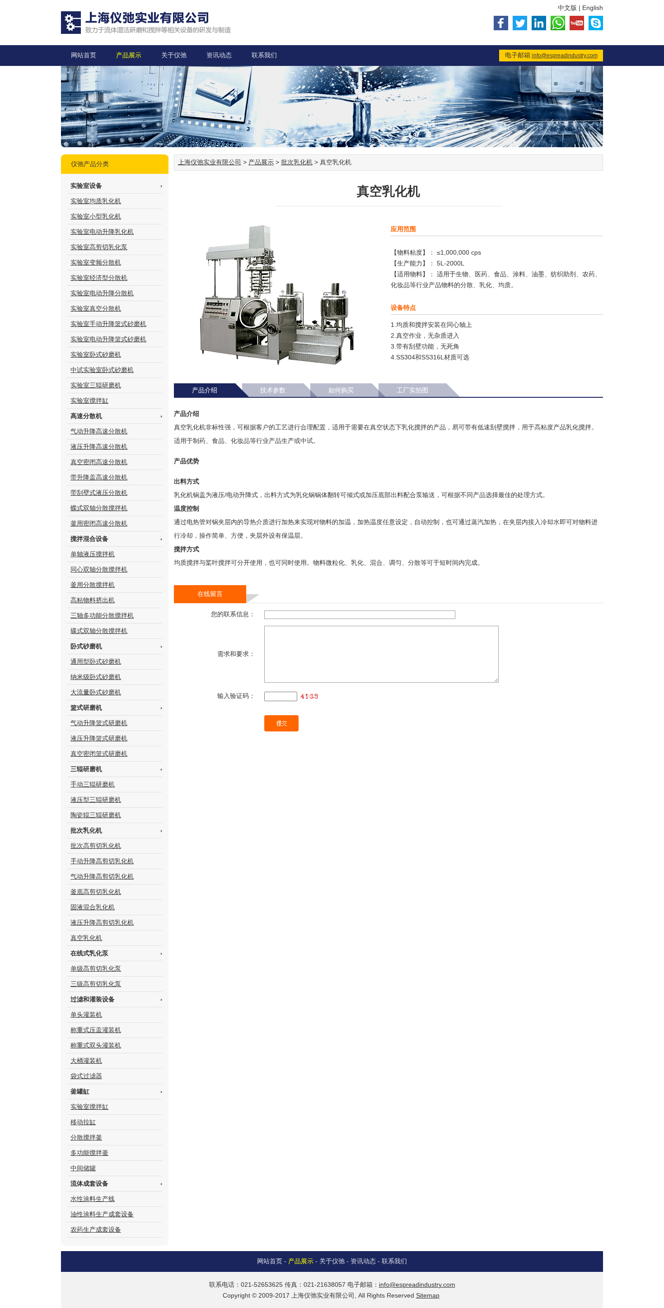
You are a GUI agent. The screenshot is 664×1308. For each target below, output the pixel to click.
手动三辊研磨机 (92, 784)
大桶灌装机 (86, 1060)
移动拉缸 (83, 1122)
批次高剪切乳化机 (95, 845)
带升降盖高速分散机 (98, 477)
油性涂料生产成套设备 (102, 1214)
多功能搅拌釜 (89, 1152)
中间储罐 (83, 1168)
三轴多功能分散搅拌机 (102, 615)
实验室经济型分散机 (98, 277)
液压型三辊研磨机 (95, 799)
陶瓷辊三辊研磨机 (95, 815)
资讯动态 (219, 55)
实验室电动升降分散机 (102, 293)
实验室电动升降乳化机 (102, 231)
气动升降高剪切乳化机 (102, 876)
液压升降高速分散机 (98, 446)
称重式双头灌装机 (95, 1045)
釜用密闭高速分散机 (98, 523)
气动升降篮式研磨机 (98, 722)
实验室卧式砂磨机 (95, 354)
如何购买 (341, 390)
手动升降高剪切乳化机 (102, 861)
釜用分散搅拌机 (92, 584)
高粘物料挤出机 (92, 600)
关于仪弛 (174, 55)
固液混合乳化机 (92, 907)
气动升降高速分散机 (98, 431)
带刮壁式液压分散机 (98, 492)
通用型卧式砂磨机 (95, 661)
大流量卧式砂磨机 (95, 692)
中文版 (567, 7)
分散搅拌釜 (86, 1137)
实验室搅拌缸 (89, 400)
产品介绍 (204, 390)
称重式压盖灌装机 (95, 1029)
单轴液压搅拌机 (92, 554)
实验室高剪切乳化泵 (98, 247)
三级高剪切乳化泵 (95, 983)
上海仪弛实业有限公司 (209, 162)
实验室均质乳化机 (95, 201)
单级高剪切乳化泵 (95, 968)
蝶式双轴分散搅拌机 (98, 508)
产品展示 (128, 55)
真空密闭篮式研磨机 (98, 753)
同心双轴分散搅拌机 (98, 569)
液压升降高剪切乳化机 (102, 922)
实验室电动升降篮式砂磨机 (108, 339)
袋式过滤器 (86, 1076)
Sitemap (428, 1295)
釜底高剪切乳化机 (95, 891)
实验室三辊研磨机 (95, 385)
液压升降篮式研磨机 (98, 738)
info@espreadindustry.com (565, 55)
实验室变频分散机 (95, 262)
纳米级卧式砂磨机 (95, 676)
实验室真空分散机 (95, 308)
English (592, 7)
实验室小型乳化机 (95, 216)
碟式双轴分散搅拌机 (98, 630)
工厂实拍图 (412, 390)
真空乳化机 (86, 937)
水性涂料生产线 (92, 1198)
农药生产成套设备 (95, 1229)
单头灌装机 (86, 1014)
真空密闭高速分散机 (98, 461)
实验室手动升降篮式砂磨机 (108, 323)
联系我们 (264, 55)
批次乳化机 (297, 162)
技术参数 (272, 390)
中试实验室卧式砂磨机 (102, 369)
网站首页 (83, 55)
